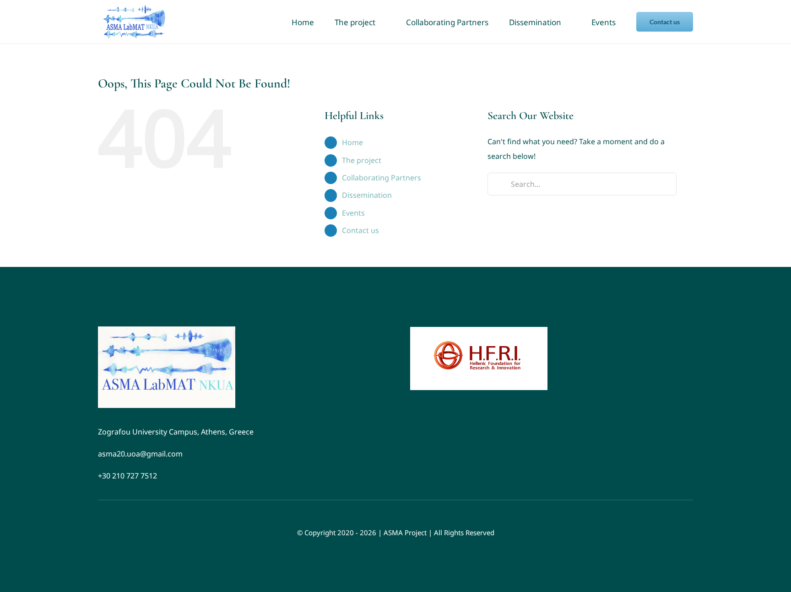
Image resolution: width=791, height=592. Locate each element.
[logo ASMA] (166, 330)
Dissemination (367, 195)
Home (352, 142)
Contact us (360, 230)
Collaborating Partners (381, 178)
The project (361, 160)
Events (353, 213)
